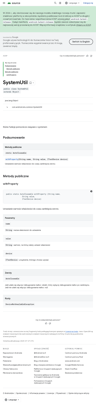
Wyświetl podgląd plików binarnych (17, 365)
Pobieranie (7, 361)
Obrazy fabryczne (10, 369)
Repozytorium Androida (12, 353)
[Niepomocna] (91, 56)
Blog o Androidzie (41, 361)
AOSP (5, 56)
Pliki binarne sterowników (13, 373)
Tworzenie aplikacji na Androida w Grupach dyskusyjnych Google (47, 376)
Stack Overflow (71, 369)
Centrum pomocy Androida (76, 353)
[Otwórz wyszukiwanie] (55, 2)
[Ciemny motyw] (91, 191)
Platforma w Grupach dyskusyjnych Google (48, 370)
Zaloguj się (88, 3)
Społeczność (21, 393)
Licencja (50, 393)
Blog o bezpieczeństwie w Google (47, 365)
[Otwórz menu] (4, 3)
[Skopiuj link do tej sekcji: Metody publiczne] (31, 176)
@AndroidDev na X (41, 357)
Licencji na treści (72, 331)
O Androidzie (8, 393)
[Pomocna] (87, 56)
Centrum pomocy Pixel (74, 357)
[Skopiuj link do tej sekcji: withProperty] (20, 184)
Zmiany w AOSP (83, 25)
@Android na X (40, 353)
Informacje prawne (37, 393)
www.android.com (72, 361)
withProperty (12, 159)
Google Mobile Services (74, 365)
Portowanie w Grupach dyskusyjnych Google (43, 382)
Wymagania (8, 357)
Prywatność (61, 393)
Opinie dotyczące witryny (78, 393)
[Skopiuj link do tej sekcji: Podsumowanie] (27, 137)
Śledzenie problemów (73, 373)
